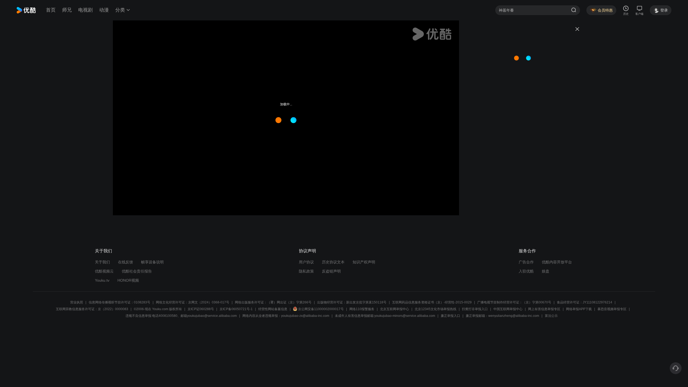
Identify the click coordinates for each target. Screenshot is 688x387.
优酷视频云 (104, 271)
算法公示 (551, 316)
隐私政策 (306, 271)
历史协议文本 (333, 262)
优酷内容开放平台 (557, 262)
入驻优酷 (526, 271)
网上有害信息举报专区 (544, 309)
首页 (51, 10)
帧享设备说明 (152, 262)
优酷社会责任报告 (137, 271)
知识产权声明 (364, 262)
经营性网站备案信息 (272, 309)
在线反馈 (125, 262)
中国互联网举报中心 (507, 309)
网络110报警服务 (361, 309)
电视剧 (85, 10)
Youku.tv (102, 280)
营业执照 (76, 302)
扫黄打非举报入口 (475, 309)
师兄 (67, 10)
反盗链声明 (331, 271)
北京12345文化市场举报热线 (435, 309)
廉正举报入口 (450, 316)
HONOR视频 (128, 280)
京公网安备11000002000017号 (321, 309)
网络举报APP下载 (579, 309)
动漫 (104, 10)
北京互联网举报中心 (394, 309)
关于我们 (102, 262)
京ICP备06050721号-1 (236, 309)
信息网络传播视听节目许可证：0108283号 (119, 302)
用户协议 (306, 262)
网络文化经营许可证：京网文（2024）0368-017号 (192, 302)
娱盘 (545, 271)
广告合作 (526, 262)
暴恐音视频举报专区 (611, 309)
